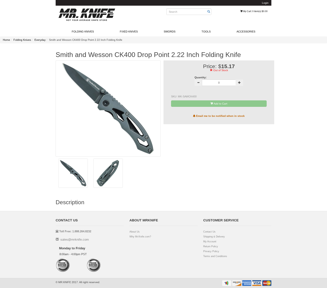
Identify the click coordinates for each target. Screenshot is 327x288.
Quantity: (201, 77)
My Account (209, 241)
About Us (134, 231)
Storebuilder (86, 14)
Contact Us (209, 231)
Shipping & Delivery (214, 236)
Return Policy (210, 246)
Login (265, 2)
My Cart (255, 11)
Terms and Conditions (215, 256)
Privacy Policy (211, 251)
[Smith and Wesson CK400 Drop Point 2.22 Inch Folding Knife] (73, 173)
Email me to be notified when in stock (220, 115)
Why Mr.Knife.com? (140, 236)
